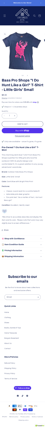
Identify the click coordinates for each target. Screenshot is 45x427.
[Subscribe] (38, 297)
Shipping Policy (10, 368)
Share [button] (6, 230)
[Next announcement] (40, 3)
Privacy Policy (9, 373)
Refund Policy (9, 363)
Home (6, 312)
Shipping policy (24, 420)
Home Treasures (10, 333)
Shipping (4, 98)
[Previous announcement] (4, 3)
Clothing (7, 317)
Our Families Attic (21, 414)
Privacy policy (25, 416)
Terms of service (37, 416)
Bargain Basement (11, 338)
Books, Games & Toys (12, 328)
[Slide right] (27, 75)
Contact (7, 348)
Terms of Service (10, 379)
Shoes (6, 322)
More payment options (22, 136)
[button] (4, 15)
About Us (8, 343)
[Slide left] (17, 75)
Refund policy (13, 416)
